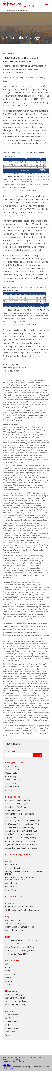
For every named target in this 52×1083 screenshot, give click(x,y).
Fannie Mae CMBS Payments (18, 803)
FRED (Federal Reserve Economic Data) (22, 940)
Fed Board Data (12, 943)
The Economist (11, 1021)
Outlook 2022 (11, 883)
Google (8, 970)
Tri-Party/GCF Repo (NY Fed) (17, 954)
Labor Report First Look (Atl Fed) (19, 947)
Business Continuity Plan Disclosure (14, 1061)
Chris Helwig (10, 776)
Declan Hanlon (11, 773)
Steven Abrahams (13, 766)
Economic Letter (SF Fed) (16, 923)
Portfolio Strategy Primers (17, 854)
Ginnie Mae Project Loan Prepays (19, 814)
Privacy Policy (7, 1065)
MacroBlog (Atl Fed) (14, 930)
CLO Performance (13, 896)
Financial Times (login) (15, 994)
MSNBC (8, 977)
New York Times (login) (15, 997)
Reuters (8, 981)
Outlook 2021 (11, 886)
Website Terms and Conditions (12, 1059)
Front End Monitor (13, 810)
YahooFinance (11, 984)
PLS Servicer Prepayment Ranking (19, 827)
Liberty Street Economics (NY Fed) (20, 927)
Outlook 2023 (11, 864)
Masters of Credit (12, 868)
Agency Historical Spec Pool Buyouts (21, 844)
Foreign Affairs (11, 1028)
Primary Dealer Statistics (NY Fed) (20, 950)
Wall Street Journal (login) (16, 1001)
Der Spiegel (10, 1018)
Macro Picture (11, 890)
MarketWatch (11, 974)
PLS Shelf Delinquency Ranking (18, 831)
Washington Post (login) (15, 1004)
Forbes (8, 1025)
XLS (37, 824)
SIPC (4, 1068)
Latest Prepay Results (14, 817)
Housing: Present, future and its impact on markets (23, 872)
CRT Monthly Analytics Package (19, 800)
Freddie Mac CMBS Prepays (17, 807)
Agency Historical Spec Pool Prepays (21, 848)
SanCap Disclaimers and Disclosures (14, 1063)
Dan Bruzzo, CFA (12, 769)
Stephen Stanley (12, 786)
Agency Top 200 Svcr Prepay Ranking (21, 841)
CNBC (8, 967)
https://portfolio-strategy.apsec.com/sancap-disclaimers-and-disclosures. (24, 418)
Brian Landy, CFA (10, 61)
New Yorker (10, 1031)
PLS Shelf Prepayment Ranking (18, 834)
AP (6, 964)
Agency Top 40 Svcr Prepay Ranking (20, 837)
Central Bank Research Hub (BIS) (19, 906)
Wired (7, 1035)
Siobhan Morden (12, 783)
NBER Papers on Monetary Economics (22, 910)
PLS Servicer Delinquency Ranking (19, 824)
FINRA (11, 1068)
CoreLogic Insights (13, 920)
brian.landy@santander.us (14, 367)
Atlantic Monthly (12, 1014)
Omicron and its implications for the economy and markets (20, 878)
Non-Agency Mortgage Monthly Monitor (22, 820)
